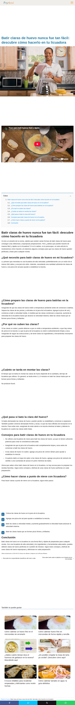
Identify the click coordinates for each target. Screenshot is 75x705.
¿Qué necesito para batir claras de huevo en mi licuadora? (30, 202)
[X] (47, 703)
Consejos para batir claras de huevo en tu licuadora (27, 217)
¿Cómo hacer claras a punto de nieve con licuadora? (28, 220)
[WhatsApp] (65, 703)
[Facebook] (9, 703)
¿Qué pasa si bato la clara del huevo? (23, 214)
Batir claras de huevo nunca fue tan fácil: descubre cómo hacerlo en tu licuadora (33, 199)
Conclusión (14, 223)
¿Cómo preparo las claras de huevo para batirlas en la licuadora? (32, 205)
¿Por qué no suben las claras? (21, 208)
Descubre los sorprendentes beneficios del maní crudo (19, 558)
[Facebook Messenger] (28, 703)
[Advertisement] (37, 21)
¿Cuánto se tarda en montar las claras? (23, 211)
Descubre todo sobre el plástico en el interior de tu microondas (57, 558)
